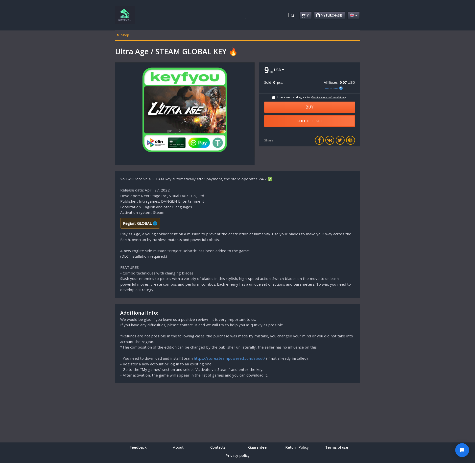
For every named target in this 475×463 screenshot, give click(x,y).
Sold (267, 82)
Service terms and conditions (328, 97)
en (354, 15)
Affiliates (331, 82)
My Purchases (331, 15)
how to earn (331, 88)
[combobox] (266, 15)
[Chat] (462, 450)
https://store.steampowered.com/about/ (229, 358)
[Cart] (303, 15)
